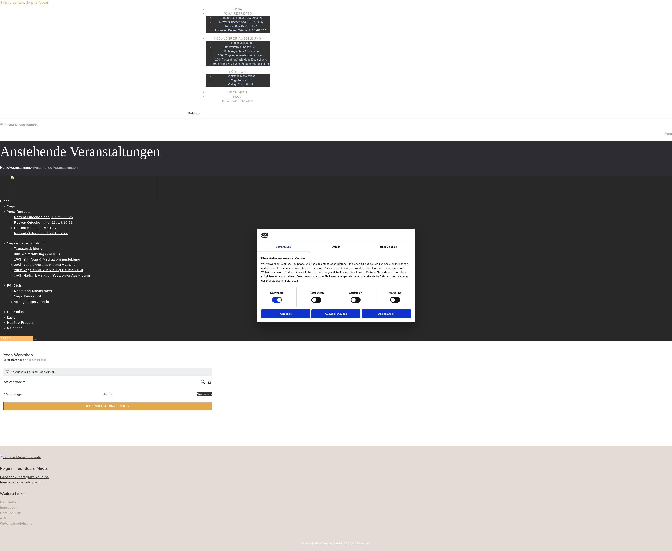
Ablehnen (286, 313)
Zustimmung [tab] (283, 246)
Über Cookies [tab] (388, 246)
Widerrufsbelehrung (16, 523)
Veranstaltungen (21, 167)
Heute (108, 394)
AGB (4, 518)
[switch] (316, 300)
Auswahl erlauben (336, 313)
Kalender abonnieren (105, 406)
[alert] (108, 372)
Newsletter (9, 502)
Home (4, 167)
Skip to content (12, 2)
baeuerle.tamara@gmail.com (24, 482)
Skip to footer (37, 2)
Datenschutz (10, 513)
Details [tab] (336, 246)
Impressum (9, 507)
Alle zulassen (386, 313)
